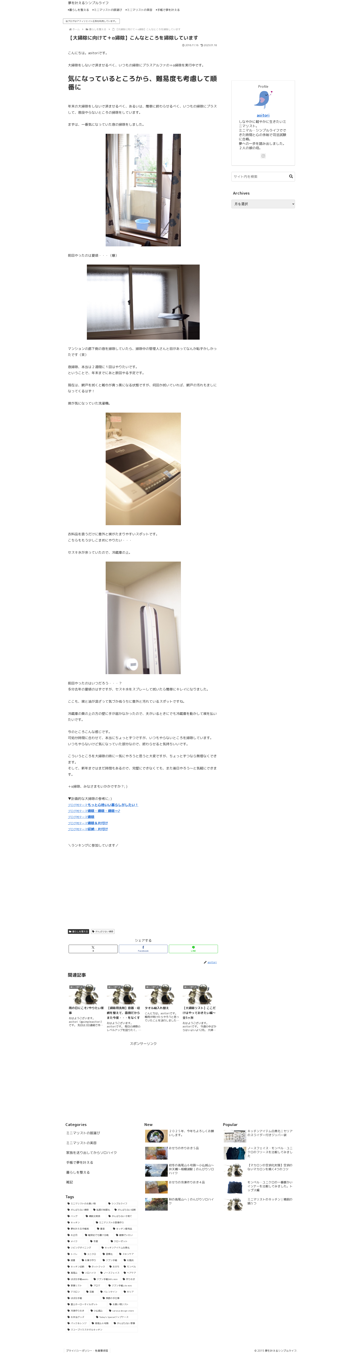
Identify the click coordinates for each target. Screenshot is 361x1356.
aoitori (263, 115)
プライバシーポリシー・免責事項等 (87, 1350)
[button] (289, 176)
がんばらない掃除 (104, 931)
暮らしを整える (80, 931)
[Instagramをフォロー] (263, 155)
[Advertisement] (143, 1073)
